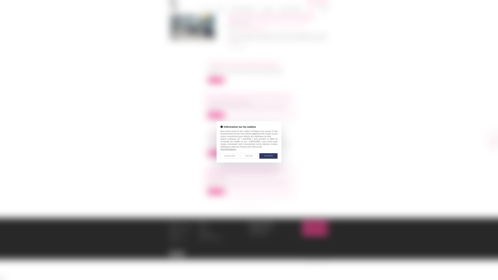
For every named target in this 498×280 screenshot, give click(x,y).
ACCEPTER (268, 156)
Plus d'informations (228, 149)
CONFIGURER (229, 156)
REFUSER (249, 156)
